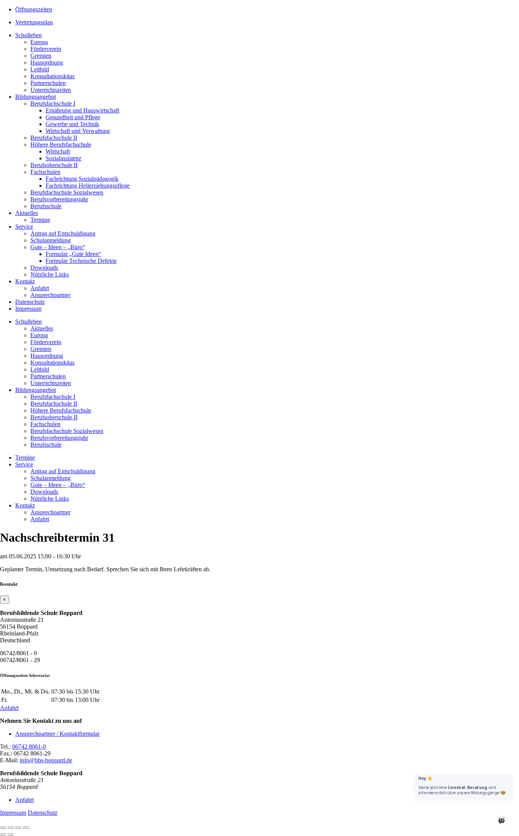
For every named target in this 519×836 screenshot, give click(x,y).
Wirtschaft (58, 151)
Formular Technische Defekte (81, 261)
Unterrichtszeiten (50, 90)
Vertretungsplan (34, 22)
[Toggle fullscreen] (18, 828)
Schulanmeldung (50, 240)
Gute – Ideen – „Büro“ (57, 247)
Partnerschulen (48, 83)
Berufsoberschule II (54, 165)
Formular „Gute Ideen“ (73, 254)
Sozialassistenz (63, 158)
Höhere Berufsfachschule (60, 144)
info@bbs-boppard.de (46, 760)
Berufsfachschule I (52, 103)
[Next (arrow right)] (11, 834)
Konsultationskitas (52, 76)
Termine (40, 220)
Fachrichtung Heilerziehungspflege (88, 185)
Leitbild (39, 69)
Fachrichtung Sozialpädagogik (82, 178)
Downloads (44, 267)
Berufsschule (46, 206)
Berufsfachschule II (53, 137)
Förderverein (45, 49)
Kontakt (25, 281)
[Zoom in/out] (26, 828)
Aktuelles (26, 213)
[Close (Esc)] (3, 828)
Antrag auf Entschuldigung (62, 233)
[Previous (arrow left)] (3, 834)
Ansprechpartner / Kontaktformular (57, 733)
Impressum (28, 308)
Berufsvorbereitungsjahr (59, 199)
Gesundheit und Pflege (73, 117)
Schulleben (28, 35)
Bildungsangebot (35, 96)
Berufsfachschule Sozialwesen (66, 192)
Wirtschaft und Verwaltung (78, 131)
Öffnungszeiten (33, 9)
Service (24, 226)
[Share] (11, 828)
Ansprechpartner (50, 295)
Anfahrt (39, 288)
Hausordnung (46, 62)
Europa (39, 42)
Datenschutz (30, 302)
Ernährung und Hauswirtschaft (82, 110)
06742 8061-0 (29, 746)
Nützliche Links (49, 274)
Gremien (40, 55)
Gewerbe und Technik (72, 124)
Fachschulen (45, 172)
